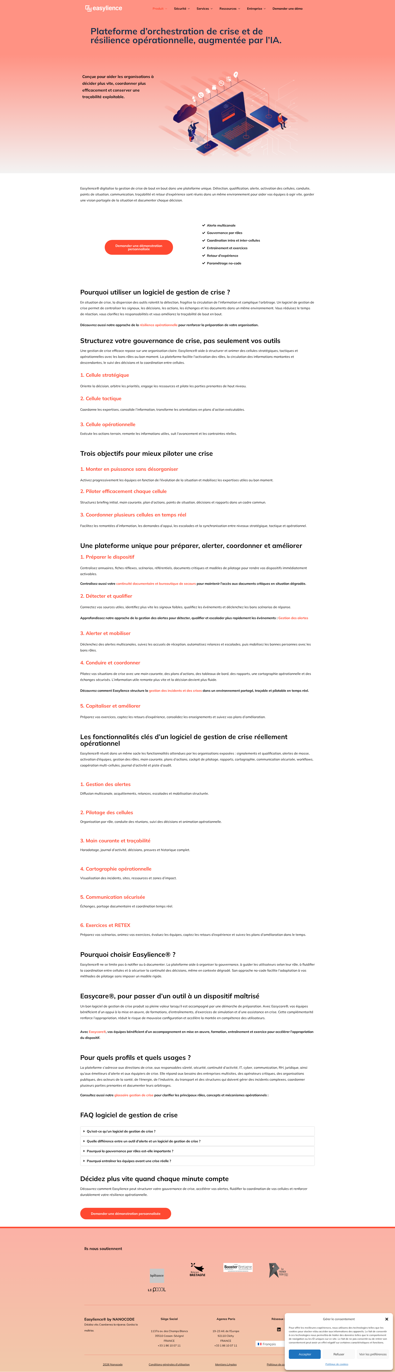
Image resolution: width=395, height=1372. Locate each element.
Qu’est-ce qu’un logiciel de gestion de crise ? (121, 1131)
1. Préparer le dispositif (107, 557)
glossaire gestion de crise (133, 1095)
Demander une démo (288, 8)
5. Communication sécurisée (112, 897)
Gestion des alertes (293, 618)
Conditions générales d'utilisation (169, 1364)
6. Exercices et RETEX (105, 925)
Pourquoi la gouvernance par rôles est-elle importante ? (130, 1151)
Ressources (228, 8)
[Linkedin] (279, 1330)
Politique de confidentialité (283, 1364)
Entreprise (254, 8)
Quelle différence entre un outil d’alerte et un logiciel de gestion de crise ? (143, 1141)
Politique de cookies (336, 1364)
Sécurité (180, 8)
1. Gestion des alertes (105, 784)
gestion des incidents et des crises (175, 690)
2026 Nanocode (113, 1364)
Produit (158, 8)
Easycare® (97, 1032)
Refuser (338, 1354)
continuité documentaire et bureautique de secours (156, 583)
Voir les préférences (373, 1354)
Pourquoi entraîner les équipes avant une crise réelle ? (129, 1161)
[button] (387, 1319)
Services (203, 8)
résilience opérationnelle (159, 325)
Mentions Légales (226, 1364)
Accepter (305, 1354)
